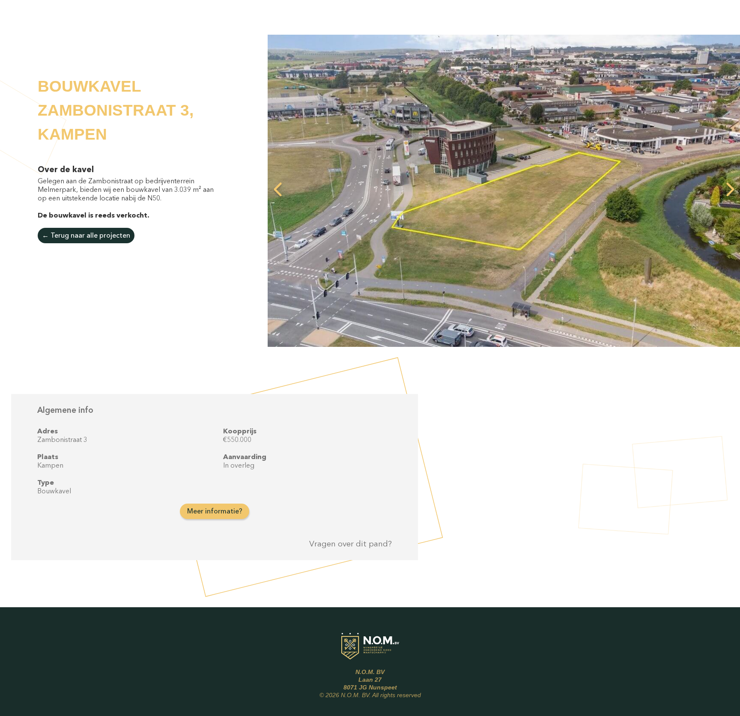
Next (730, 190)
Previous (277, 190)
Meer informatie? (214, 511)
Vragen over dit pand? (350, 544)
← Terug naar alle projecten (86, 235)
